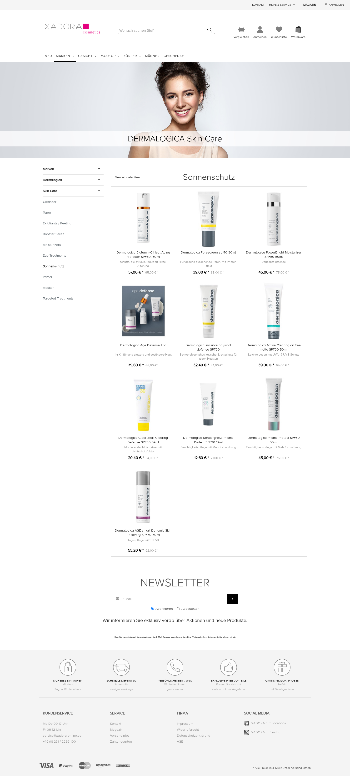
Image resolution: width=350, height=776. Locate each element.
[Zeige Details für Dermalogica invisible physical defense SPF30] (208, 311)
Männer (152, 56)
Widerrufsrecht (188, 730)
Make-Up (109, 56)
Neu (48, 56)
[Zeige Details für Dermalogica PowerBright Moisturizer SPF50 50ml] (274, 218)
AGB (180, 742)
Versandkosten (301, 768)
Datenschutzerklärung (193, 736)
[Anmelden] (260, 30)
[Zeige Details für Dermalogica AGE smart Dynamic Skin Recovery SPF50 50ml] (143, 496)
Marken (63, 56)
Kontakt (258, 5)
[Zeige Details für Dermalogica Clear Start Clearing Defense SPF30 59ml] (143, 404)
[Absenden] (232, 599)
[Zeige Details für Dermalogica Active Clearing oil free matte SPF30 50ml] (274, 311)
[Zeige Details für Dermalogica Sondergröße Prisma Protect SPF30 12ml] (208, 404)
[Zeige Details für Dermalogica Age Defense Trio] (143, 311)
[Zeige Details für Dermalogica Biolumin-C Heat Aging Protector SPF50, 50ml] (143, 218)
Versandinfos (120, 736)
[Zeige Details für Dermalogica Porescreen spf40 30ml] (208, 218)
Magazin (309, 5)
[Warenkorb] (298, 30)
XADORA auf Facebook (268, 723)
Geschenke (174, 56)
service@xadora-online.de (62, 736)
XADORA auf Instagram (268, 732)
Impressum (185, 724)
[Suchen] (210, 30)
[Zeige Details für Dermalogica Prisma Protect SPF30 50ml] (274, 404)
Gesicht (86, 56)
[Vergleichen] (241, 30)
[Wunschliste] (279, 30)
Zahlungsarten (121, 742)
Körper (131, 56)
